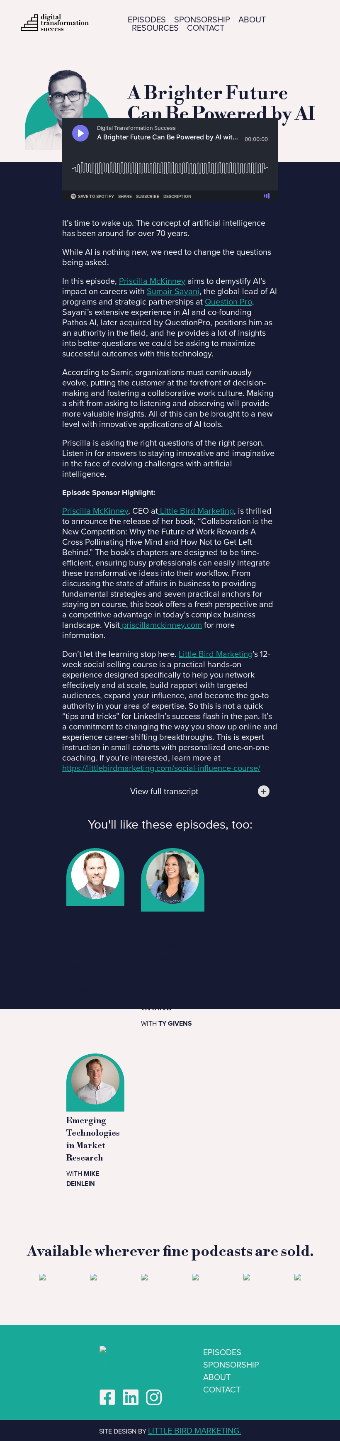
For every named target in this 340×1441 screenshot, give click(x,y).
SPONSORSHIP (202, 19)
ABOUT (252, 19)
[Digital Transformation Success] (154, 1397)
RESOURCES (155, 28)
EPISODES (147, 19)
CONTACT (205, 28)
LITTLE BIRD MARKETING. (194, 1430)
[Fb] (107, 1397)
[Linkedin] (130, 1397)
